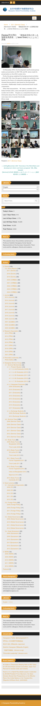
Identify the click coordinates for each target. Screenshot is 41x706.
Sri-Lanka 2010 (14, 452)
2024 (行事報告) (12, 292)
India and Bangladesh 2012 (17, 472)
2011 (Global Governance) (15, 525)
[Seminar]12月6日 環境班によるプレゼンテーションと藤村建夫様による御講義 (20, 173)
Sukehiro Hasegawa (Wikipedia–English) (15, 647)
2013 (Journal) (9, 297)
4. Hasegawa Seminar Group (12, 363)
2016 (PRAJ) (9, 342)
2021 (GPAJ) (9, 355)
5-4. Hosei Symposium (12, 531)
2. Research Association (10, 331)
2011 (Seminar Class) (18, 25)
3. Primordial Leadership (10, 358)
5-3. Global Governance (12, 517)
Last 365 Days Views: (10, 222)
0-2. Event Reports (11, 268)
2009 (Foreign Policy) (13, 508)
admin (8, 43)
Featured (6, 569)
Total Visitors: (8, 229)
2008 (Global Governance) (15, 519)
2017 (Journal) (9, 309)
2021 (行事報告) (12, 283)
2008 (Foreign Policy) (13, 505)
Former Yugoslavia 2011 (16, 460)
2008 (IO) (10, 487)
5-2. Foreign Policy (11, 502)
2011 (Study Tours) (13, 458)
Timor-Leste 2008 (14, 447)
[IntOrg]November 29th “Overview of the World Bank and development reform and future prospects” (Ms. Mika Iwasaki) (20, 168)
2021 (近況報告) (10, 322)
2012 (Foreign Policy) (13, 514)
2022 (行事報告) (12, 286)
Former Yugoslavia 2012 (16, 469)
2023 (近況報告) (10, 328)
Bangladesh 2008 (14, 444)
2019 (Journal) (9, 316)
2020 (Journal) (9, 319)
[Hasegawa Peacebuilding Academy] (19, 10)
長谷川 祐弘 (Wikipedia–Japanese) (14, 644)
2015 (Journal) (9, 303)
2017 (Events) (11, 271)
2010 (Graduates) (14, 389)
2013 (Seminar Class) (14, 437)
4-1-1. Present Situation (14, 367)
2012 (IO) (10, 499)
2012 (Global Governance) (15, 528)
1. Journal (6, 295)
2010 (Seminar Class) (14, 427)
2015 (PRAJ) (9, 339)
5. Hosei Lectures (8, 483)
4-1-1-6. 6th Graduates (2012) (18, 378)
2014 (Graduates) (14, 402)
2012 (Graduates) (14, 396)
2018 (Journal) (9, 313)
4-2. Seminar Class (11, 419)
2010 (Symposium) (13, 539)
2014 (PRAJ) (9, 336)
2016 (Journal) (9, 306)
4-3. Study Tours (10, 440)
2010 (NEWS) (9, 560)
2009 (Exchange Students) (17, 413)
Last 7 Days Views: (9, 215)
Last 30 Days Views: (10, 218)
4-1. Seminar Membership (13, 365)
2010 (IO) (10, 493)
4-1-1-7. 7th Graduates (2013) (18, 381)
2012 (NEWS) (9, 566)
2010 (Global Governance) (15, 522)
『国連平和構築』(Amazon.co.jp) (13, 650)
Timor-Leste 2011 (14, 463)
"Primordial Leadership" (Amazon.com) (15, 653)
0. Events (6, 266)
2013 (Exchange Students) (17, 416)
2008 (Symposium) (13, 533)
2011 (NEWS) (9, 563)
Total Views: (7, 225)
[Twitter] (11, 2)
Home (6, 25)
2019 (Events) (11, 277)
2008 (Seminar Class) (14, 421)
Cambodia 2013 (14, 480)
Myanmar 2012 (14, 475)
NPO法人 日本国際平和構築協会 (13, 641)
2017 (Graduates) (14, 408)
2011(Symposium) (13, 542)
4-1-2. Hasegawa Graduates (16, 384)
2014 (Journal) (9, 300)
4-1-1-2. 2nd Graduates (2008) (18, 369)
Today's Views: (8, 211)
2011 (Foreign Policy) (13, 511)
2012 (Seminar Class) (14, 434)
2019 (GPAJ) (9, 351)
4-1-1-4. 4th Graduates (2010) (18, 372)
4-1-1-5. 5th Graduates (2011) (18, 375)
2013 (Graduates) (14, 399)
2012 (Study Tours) (13, 466)
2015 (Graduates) (14, 405)
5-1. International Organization (14, 485)
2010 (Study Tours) (13, 450)
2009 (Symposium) (13, 536)
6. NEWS (6, 552)
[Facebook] (14, 2)
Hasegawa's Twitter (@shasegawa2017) (15, 638)
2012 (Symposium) (13, 546)
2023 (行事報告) (12, 289)
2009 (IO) (10, 490)
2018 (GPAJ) (9, 348)
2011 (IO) (10, 496)
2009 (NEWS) (9, 557)
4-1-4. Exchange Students (15, 411)
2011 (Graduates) (14, 393)
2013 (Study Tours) (13, 478)
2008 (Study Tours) (13, 442)
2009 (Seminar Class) (14, 424)
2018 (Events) (11, 274)
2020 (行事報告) (12, 280)
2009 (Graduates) (14, 386)
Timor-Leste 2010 (14, 455)
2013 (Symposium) (13, 549)
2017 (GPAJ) (9, 345)
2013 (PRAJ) (9, 333)
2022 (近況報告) (10, 325)
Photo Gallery (9, 360)
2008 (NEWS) (9, 554)
